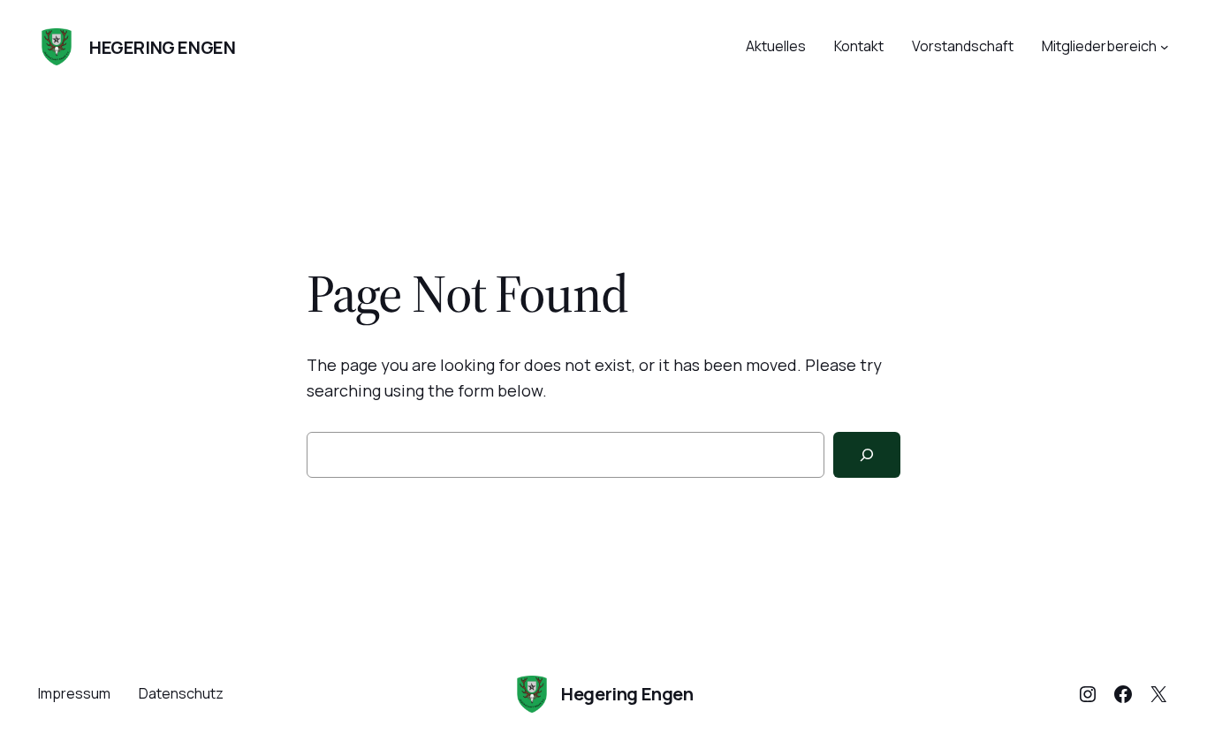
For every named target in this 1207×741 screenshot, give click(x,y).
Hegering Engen (162, 47)
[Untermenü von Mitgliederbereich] (1164, 46)
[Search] (866, 455)
